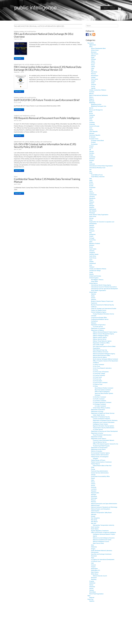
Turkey (91, 272)
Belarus (91, 97)
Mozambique (94, 75)
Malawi (91, 200)
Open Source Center (98, 543)
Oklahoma (94, 547)
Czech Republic (93, 131)
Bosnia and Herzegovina (96, 110)
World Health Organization (98, 290)
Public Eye (90, 599)
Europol (93, 142)
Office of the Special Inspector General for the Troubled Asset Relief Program (105, 444)
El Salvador (92, 137)
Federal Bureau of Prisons (98, 460)
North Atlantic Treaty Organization (98, 214)
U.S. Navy (95, 386)
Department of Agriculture (98, 325)
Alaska (93, 296)
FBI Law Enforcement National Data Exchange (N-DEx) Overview (43, 35)
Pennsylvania (94, 552)
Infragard (95, 458)
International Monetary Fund (97, 167)
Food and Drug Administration (99, 471)
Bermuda (91, 101)
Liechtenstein (93, 195)
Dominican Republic (94, 135)
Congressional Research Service (99, 319)
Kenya (93, 64)
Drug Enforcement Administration (102, 435)
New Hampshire (95, 518)
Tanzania (93, 84)
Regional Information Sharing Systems (103, 426)
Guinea (93, 63)
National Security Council (100, 576)
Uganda (93, 88)
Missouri (93, 500)
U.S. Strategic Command (99, 404)
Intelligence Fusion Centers (100, 424)
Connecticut (94, 321)
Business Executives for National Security (102, 305)
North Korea (92, 216)
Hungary (91, 160)
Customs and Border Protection (101, 418)
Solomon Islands (93, 254)
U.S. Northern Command (99, 397)
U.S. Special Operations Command (102, 402)
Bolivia (91, 108)
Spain (90, 260)
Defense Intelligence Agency (100, 335)
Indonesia (92, 164)
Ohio (92, 545)
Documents (91, 43)
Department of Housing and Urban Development (104, 431)
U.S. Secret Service (98, 429)
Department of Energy (97, 411)
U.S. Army (95, 370)
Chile (90, 119)
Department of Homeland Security (100, 417)
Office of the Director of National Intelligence (103, 532)
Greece (91, 155)
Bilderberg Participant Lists (98, 106)
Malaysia (91, 202)
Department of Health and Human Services (102, 413)
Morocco (93, 73)
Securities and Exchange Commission (101, 554)
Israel (90, 173)
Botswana (93, 52)
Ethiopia (93, 59)
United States (93, 292)
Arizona (93, 297)
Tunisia (93, 86)
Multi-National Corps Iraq (100, 350)
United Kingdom (93, 278)
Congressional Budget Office (99, 317)
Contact (112, 8)
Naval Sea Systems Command (103, 390)
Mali (92, 70)
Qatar (90, 241)
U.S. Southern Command (99, 400)
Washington (94, 568)
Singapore (92, 252)
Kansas (93, 485)
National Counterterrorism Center (102, 539)
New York (93, 523)
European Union (93, 139)
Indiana (93, 483)
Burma (91, 113)
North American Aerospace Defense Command (105, 359)
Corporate (92, 124)
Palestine (91, 227)
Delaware (93, 323)
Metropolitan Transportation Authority (103, 525)
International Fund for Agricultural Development (104, 288)
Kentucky (93, 487)
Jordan (91, 182)
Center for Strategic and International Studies (103, 308)
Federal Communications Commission (101, 462)
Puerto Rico (92, 240)
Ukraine (91, 274)
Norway (91, 218)
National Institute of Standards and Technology (104, 507)
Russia (91, 247)
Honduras (92, 158)
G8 (90, 149)
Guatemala (92, 157)
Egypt (92, 57)
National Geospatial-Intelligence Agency (104, 353)
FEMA (92, 467)
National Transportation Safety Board (101, 512)
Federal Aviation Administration (100, 455)
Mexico (91, 204)
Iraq (90, 171)
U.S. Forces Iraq (97, 379)
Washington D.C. (95, 570)
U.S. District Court (96, 561)
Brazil (90, 111)
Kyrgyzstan (92, 187)
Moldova (91, 207)
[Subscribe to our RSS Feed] (93, 34)
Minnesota (94, 496)
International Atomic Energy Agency (101, 285)
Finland (91, 146)
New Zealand (92, 211)
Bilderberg (92, 102)
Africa (90, 46)
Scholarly (91, 251)
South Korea (92, 258)
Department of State (96, 437)
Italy (90, 178)
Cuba (90, 128)
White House (94, 574)
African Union (95, 50)
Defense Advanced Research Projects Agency (105, 332)
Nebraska (93, 514)
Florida (93, 469)
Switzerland (92, 263)
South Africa (92, 256)
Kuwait (91, 185)
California (93, 307)
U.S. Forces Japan (97, 381)
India (90, 162)
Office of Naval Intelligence (102, 391)
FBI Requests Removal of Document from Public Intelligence (47, 118)
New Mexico (94, 521)
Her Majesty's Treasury (97, 279)
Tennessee (94, 556)
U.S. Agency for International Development (102, 559)
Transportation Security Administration (103, 427)
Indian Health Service (99, 415)
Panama (91, 229)
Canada (91, 117)
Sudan (93, 83)
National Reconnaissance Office (101, 355)
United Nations (93, 283)
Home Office (94, 281)
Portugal (91, 238)
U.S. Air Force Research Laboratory (102, 368)
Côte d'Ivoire (94, 54)
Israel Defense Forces (97, 175)
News (89, 595)
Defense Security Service (99, 339)
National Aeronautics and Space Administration (104, 503)
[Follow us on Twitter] (90, 34)
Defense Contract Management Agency (103, 334)
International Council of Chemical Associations (104, 287)
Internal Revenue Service (99, 442)
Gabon (93, 61)
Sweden (91, 261)
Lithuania (92, 196)
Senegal (93, 77)
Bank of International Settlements (98, 95)
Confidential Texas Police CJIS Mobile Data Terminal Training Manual (47, 180)
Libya (92, 68)
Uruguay (91, 581)
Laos (90, 189)
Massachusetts (95, 493)
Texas (16, 176)
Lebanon (91, 193)
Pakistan (91, 225)
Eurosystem (94, 144)
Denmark (91, 133)
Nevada (93, 516)
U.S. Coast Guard (97, 377)
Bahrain (91, 93)
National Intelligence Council (101, 541)
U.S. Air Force (96, 366)
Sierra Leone (94, 79)
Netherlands (92, 209)
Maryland (93, 491)
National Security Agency (100, 357)
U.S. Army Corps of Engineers (101, 371)
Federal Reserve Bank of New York (102, 465)
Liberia (93, 66)
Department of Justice (21, 64)
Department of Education (98, 409)
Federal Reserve (95, 464)
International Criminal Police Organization (101, 166)
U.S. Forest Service (98, 326)
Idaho (92, 480)
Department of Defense (97, 330)
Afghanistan (92, 45)
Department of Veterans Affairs (101, 343)
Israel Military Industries (98, 176)
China (90, 120)
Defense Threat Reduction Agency (102, 341)
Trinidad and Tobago (95, 270)
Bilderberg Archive (96, 104)
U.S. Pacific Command (98, 399)
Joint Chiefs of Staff (98, 344)
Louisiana (93, 489)
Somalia (93, 81)
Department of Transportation (99, 447)
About (105, 8)
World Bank (92, 592)
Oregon (93, 549)
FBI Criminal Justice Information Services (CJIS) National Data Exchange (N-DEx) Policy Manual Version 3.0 (47, 68)
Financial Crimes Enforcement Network (103, 440)
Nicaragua (92, 213)
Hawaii (93, 478)
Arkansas (93, 299)
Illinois (93, 482)
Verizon (91, 588)
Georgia (91, 151)
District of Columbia (96, 451)
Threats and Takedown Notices (24, 115)
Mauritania (94, 72)
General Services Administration (100, 473)
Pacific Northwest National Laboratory (101, 550)
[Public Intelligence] (35, 7)
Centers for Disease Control (98, 310)
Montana (93, 501)
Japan (90, 180)
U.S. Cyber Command (100, 406)
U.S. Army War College (99, 373)
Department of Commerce (98, 328)
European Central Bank (97, 140)
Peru (90, 232)
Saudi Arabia (92, 249)
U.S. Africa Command (98, 364)
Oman (91, 220)
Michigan (91, 205)
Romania (91, 245)
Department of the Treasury (98, 438)
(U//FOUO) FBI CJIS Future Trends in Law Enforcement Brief (46, 100)
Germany (91, 153)
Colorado (93, 315)
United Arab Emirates (95, 276)
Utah (92, 563)
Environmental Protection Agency (100, 453)
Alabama (93, 294)
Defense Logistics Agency (100, 337)
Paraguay (91, 231)
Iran (90, 169)
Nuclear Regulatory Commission (100, 530)
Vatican (91, 585)
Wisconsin (94, 577)
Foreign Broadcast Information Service (103, 314)
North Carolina (95, 527)
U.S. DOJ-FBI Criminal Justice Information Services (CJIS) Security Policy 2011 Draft (45, 145)
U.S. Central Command (99, 375)
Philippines (92, 234)
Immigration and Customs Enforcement (103, 422)
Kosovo (91, 184)
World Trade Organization (96, 594)
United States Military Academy (101, 408)
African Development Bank (98, 48)
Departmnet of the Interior (98, 449)
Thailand (91, 267)
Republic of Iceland (94, 243)
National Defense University (100, 352)
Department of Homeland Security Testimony (105, 420)
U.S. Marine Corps (97, 384)
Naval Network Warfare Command (104, 388)
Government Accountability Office (100, 476)
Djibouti (93, 55)
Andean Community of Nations (97, 90)
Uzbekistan (92, 583)
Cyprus (91, 129)
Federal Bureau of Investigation (25, 31)
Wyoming (93, 579)
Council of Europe (94, 126)
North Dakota (95, 529)
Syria (90, 265)
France (91, 148)
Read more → (19, 58)
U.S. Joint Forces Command (100, 382)
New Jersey (94, 520)
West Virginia (95, 572)
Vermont (93, 565)
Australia (91, 92)
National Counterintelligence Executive (103, 538)
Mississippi (94, 498)
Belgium (91, 99)
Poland (91, 236)
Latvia (91, 191)
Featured (91, 597)
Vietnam (91, 590)
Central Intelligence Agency (98, 312)
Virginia (93, 567)
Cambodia (92, 115)
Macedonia (92, 198)
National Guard (95, 505)
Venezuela (92, 586)
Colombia (92, 122)
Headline (91, 601)
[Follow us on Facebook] (87, 34)
